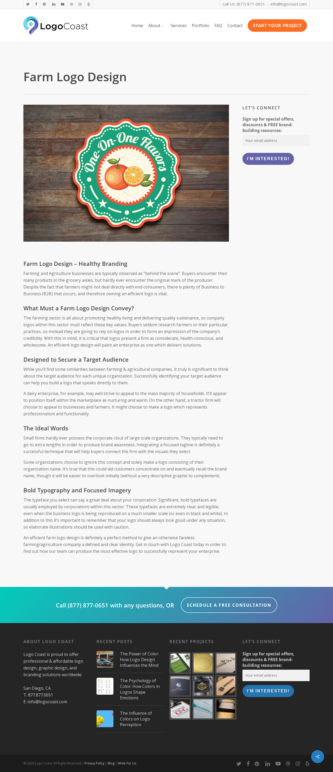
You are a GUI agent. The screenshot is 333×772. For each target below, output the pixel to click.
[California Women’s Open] (203, 663)
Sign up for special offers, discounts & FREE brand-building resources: (268, 124)
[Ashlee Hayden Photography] (226, 709)
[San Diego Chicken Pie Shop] (226, 663)
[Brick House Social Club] (203, 686)
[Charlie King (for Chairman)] (180, 709)
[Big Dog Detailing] (226, 686)
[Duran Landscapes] (180, 663)
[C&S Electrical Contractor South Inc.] (203, 709)
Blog (111, 763)
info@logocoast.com (47, 702)
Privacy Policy (94, 763)
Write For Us (127, 763)
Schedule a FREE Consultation (229, 605)
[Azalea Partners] (180, 686)
